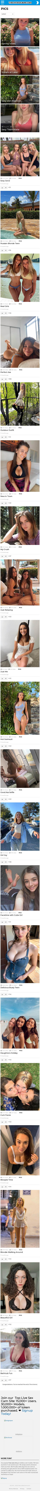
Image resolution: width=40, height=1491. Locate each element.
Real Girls (4, 306)
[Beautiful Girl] (20, 1287)
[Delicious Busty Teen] (20, 954)
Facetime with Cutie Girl (11, 915)
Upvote (2, 187)
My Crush (4, 549)
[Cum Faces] (20, 1087)
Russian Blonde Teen (10, 243)
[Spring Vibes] (20, 32)
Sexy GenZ (5, 181)
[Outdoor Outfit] (20, 404)
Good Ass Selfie (7, 792)
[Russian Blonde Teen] (20, 215)
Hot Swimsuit (6, 739)
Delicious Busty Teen (10, 988)
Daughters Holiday (9, 1053)
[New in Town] (20, 466)
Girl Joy (3, 855)
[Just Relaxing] (20, 582)
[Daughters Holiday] (20, 1023)
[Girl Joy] (20, 826)
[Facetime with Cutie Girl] (20, 888)
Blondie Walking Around (11, 1252)
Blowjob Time (6, 1180)
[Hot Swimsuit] (20, 708)
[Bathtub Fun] (20, 1348)
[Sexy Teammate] (20, 118)
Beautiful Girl (6, 1318)
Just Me (4, 672)
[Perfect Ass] (20, 342)
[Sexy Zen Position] (20, 90)
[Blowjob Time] (20, 1150)
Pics (20, 178)
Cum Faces (5, 1115)
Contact (29, 1488)
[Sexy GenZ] (20, 157)
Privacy (22, 1488)
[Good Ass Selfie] (20, 768)
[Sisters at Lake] (20, 61)
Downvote (6, 187)
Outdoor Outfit (7, 430)
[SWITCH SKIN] (37, 2)
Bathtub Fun (6, 1373)
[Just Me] (20, 643)
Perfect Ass (5, 372)
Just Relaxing (6, 610)
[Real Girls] (20, 278)
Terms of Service (13, 1488)
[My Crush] (20, 525)
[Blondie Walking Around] (20, 1219)
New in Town (6, 496)
